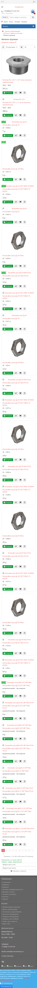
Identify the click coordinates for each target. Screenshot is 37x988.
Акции (5, 21)
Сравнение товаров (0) (8, 42)
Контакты (24, 21)
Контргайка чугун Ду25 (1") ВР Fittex (16, 771)
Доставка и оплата (9, 892)
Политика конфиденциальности (13, 889)
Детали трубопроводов (10, 909)
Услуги (11, 21)
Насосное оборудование (11, 914)
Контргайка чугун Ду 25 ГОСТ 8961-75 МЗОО (16, 404)
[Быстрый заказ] (16, 92)
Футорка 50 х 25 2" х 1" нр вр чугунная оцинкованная (16, 104)
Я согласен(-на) (7, 983)
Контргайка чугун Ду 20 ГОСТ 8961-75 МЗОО (16, 297)
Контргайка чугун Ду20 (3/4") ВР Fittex (16, 728)
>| (3, 853)
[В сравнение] (24, 92)
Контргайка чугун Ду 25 (11, 318)
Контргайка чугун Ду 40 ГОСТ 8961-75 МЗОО (16, 577)
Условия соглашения (9, 894)
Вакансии (6, 887)
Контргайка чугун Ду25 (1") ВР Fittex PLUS (18, 791)
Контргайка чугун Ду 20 (11, 211)
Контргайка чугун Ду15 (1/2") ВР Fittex (16, 685)
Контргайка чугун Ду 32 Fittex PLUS (15, 469)
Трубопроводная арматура (11, 907)
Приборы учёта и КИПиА (10, 919)
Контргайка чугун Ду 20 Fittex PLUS (15, 276)
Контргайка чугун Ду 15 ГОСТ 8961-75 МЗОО (16, 190)
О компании (6, 882)
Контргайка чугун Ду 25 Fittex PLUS (15, 383)
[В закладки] (20, 92)
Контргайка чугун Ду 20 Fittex (13, 255)
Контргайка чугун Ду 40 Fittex (13, 536)
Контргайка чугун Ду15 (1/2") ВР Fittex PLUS (16, 707)
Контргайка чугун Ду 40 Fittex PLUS (15, 556)
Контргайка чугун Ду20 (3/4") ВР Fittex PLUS (16, 750)
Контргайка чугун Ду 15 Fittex (13, 169)
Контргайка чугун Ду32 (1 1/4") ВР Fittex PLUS (17, 833)
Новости (5, 899)
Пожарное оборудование (11, 916)
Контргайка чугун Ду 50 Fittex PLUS (15, 643)
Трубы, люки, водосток (10, 921)
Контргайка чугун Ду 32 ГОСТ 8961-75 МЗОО (16, 491)
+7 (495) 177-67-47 (8, 947)
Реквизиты (6, 884)
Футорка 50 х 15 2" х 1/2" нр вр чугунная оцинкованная (17, 81)
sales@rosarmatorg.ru (14, 951)
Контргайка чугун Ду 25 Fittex (13, 362)
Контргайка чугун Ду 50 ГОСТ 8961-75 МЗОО (16, 664)
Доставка (17, 21)
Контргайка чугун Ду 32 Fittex (13, 449)
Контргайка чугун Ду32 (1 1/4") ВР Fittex (17, 811)
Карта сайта (6, 924)
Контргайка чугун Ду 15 (11, 125)
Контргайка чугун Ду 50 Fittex (13, 622)
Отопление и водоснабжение (12, 912)
